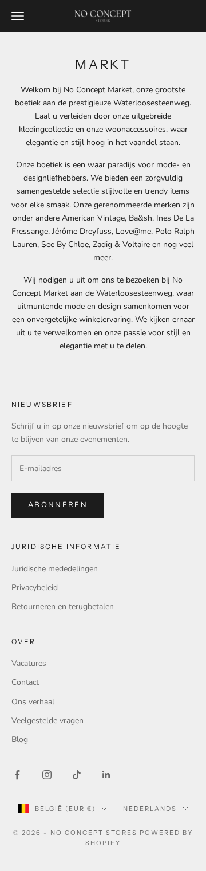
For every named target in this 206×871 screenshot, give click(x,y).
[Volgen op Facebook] (17, 774)
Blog (19, 739)
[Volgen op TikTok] (76, 774)
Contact (25, 682)
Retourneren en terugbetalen (62, 606)
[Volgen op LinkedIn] (106, 774)
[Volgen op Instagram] (47, 774)
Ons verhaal (32, 701)
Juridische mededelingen (54, 568)
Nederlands (150, 809)
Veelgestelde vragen (47, 720)
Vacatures (28, 663)
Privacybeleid (34, 587)
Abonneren (58, 505)
